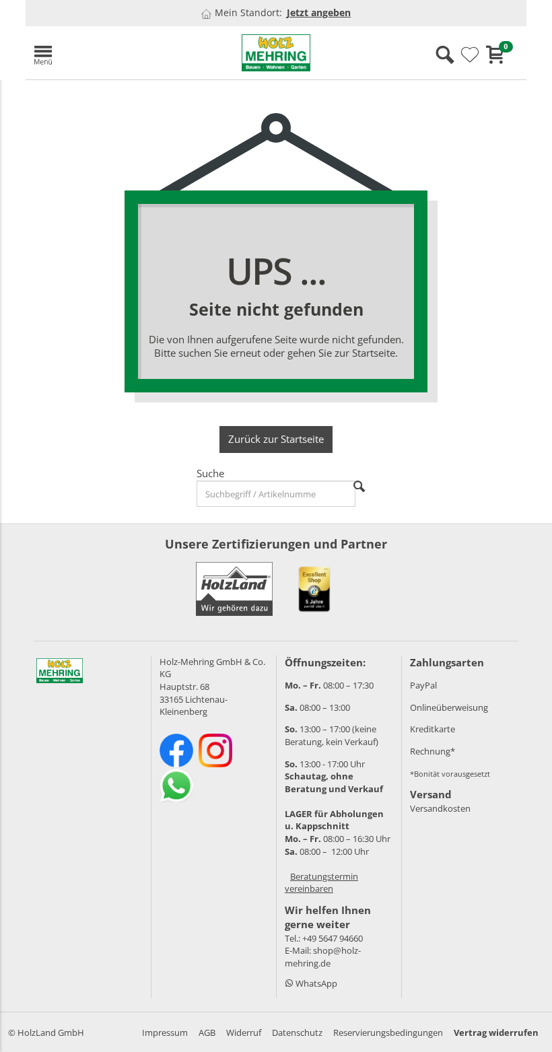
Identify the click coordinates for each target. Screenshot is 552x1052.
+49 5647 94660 (332, 938)
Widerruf (243, 1032)
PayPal (423, 685)
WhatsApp (315, 983)
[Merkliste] (469, 55)
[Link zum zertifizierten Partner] (314, 589)
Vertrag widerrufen (496, 1032)
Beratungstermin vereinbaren (321, 882)
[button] (106, 53)
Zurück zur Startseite (276, 439)
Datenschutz (297, 1032)
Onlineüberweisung (449, 707)
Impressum (165, 1032)
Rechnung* (432, 751)
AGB (207, 1032)
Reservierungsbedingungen (388, 1032)
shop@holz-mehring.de (323, 956)
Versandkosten (440, 808)
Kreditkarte (432, 729)
